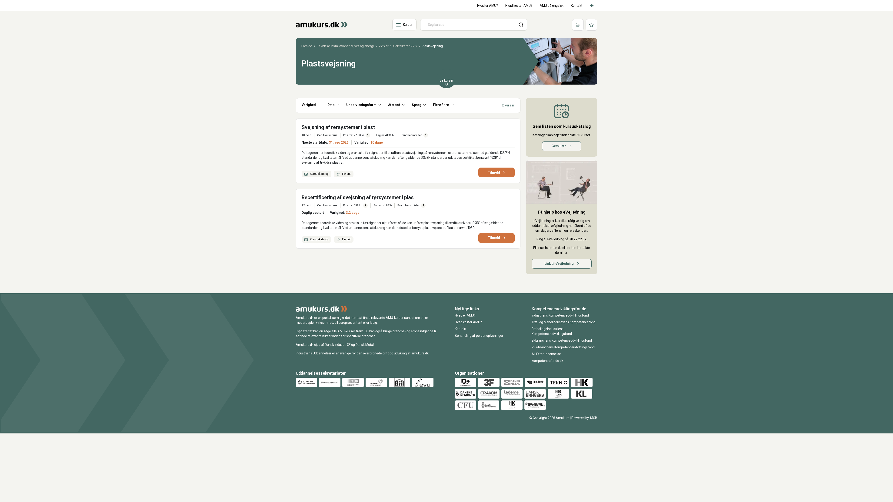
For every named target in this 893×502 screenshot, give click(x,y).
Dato (331, 105)
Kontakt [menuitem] (576, 5)
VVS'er (384, 46)
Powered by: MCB (584, 418)
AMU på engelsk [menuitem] (551, 5)
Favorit (346, 173)
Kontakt (460, 329)
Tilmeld (494, 172)
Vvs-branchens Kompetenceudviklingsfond (563, 347)
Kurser (408, 24)
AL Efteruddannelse (546, 354)
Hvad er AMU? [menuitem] (487, 5)
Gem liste (559, 146)
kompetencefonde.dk (547, 361)
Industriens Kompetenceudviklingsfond (560, 315)
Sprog (416, 105)
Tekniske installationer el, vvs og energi (345, 46)
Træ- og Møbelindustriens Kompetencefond (564, 322)
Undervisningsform (361, 105)
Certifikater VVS (405, 46)
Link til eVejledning (559, 263)
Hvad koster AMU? (468, 322)
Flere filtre (441, 105)
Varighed (309, 105)
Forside (306, 46)
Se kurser (446, 80)
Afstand (394, 105)
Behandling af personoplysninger (479, 335)
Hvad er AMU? (465, 315)
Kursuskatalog (319, 173)
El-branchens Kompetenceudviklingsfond (562, 340)
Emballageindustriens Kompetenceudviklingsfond (552, 331)
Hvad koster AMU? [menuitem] (518, 5)
